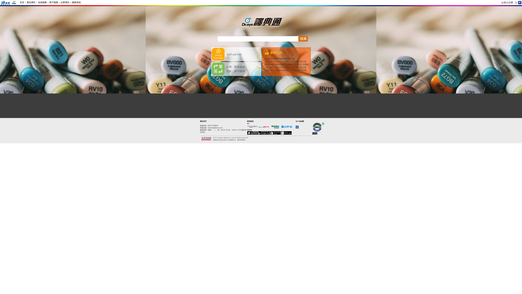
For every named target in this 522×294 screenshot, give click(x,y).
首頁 (22, 2)
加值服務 (42, 2)
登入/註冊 (508, 2)
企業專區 (65, 2)
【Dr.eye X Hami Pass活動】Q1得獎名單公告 (286, 61)
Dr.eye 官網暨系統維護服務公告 (280, 59)
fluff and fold (234, 54)
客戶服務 (53, 2)
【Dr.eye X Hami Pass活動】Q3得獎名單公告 (286, 70)
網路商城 (76, 2)
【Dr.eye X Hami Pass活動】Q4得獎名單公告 (286, 67)
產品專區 (31, 2)
